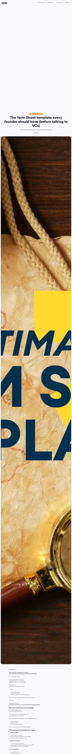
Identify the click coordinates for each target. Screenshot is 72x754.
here (23, 679)
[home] (4, 3)
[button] (67, 2)
